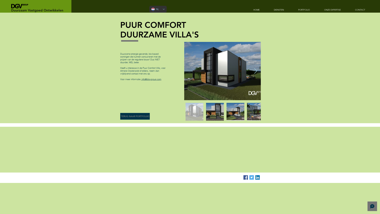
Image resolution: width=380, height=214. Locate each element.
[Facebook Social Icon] (245, 177)
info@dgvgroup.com (151, 79)
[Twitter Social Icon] (251, 177)
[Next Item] (255, 71)
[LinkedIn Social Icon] (257, 177)
